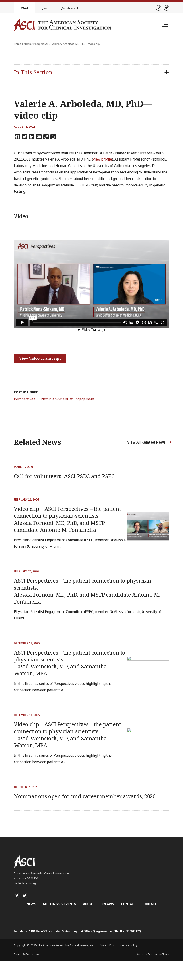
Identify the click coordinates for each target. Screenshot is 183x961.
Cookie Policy (128, 945)
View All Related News (146, 442)
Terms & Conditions (27, 954)
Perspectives (40, 44)
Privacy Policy (108, 945)
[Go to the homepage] (62, 25)
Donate (150, 904)
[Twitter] (166, 8)
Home (17, 44)
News (27, 44)
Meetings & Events (59, 904)
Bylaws (107, 904)
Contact (128, 904)
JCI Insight (70, 8)
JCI (44, 8)
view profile (102, 159)
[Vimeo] (158, 8)
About (88, 904)
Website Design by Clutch (153, 954)
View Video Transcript (40, 358)
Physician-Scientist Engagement (67, 399)
